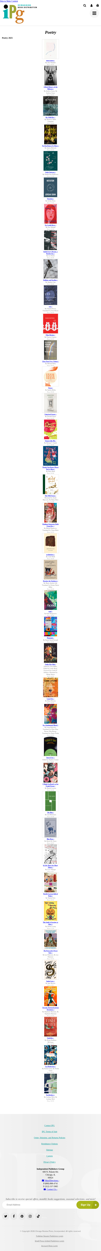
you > (50, 306)
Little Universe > (50, 172)
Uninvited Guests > (51, 414)
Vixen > (50, 388)
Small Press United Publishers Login (49, 1241)
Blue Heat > (50, 839)
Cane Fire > (50, 699)
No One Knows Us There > (50, 146)
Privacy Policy (50, 1162)
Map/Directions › (52, 1180)
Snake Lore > (50, 981)
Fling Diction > (50, 335)
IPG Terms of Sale (49, 1131)
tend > (50, 611)
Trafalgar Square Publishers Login (49, 1236)
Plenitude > (50, 638)
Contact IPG (49, 1125)
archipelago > (50, 554)
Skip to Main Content (9, 1)
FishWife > (50, 1038)
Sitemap (49, 1150)
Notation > (50, 198)
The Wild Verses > (50, 495)
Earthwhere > (50, 1095)
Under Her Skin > (50, 664)
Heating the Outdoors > (50, 581)
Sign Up (85, 1204)
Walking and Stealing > (50, 280)
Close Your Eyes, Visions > (50, 361)
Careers (49, 1156)
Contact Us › (51, 1189)
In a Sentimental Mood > (50, 725)
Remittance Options (49, 1144)
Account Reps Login (49, 1246)
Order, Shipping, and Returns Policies (49, 1138)
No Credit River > (50, 225)
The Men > (50, 812)
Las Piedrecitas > (50, 1066)
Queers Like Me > (50, 441)
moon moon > (50, 60)
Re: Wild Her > (50, 117)
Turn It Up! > (50, 757)
